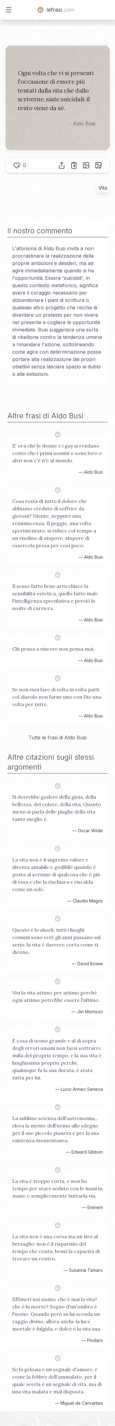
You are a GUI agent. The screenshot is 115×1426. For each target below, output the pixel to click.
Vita (102, 188)
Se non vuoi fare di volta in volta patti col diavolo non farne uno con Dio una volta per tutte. (56, 696)
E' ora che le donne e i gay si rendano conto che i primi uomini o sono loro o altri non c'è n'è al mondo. (57, 453)
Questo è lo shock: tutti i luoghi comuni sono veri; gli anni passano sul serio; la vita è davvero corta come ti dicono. (56, 941)
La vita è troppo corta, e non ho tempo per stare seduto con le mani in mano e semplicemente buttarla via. (57, 1188)
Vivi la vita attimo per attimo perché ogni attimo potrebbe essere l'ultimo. (56, 996)
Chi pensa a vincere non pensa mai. (53, 649)
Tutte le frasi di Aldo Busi (57, 737)
